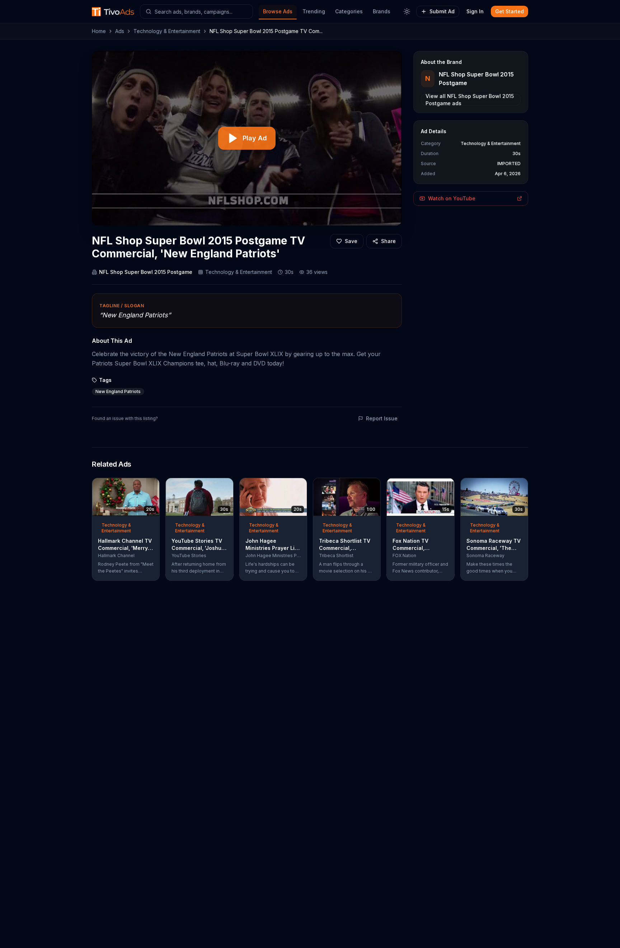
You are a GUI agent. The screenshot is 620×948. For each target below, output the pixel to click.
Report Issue (382, 418)
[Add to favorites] (141, 485)
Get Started (509, 11)
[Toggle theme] (406, 11)
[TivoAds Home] (113, 11)
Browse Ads (277, 11)
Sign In (475, 11)
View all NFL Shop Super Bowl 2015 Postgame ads (470, 100)
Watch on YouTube (451, 198)
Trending (313, 11)
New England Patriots (118, 391)
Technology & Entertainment (166, 31)
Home (99, 31)
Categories (349, 11)
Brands (381, 11)
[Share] (151, 485)
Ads (119, 31)
